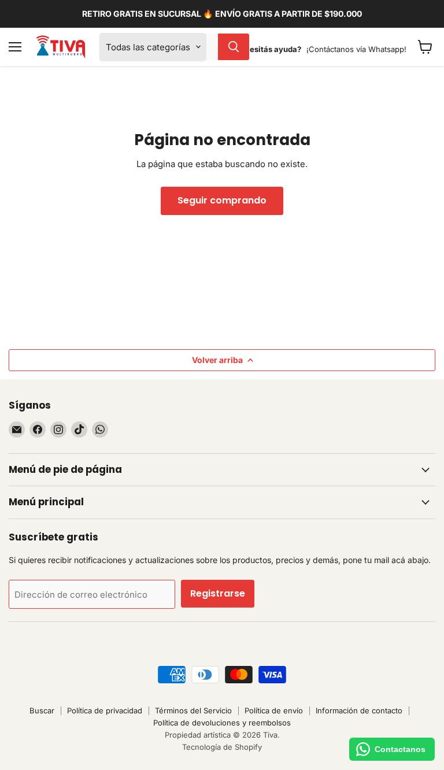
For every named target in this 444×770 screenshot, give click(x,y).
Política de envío (274, 710)
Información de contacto (359, 710)
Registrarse (217, 593)
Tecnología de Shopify (222, 747)
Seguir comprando (222, 200)
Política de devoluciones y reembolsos (222, 722)
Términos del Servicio (193, 710)
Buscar (41, 710)
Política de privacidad (104, 710)
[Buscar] (233, 47)
